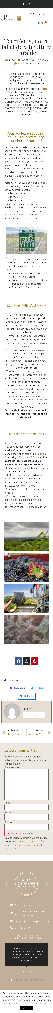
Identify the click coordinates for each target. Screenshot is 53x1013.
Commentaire (12, 767)
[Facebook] (18, 661)
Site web (9, 822)
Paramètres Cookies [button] (36, 1003)
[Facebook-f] (23, 4)
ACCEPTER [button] (26, 1008)
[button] (19, 18)
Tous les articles (34, 715)
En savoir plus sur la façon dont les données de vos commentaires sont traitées (25, 845)
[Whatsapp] (31, 937)
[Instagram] (29, 4)
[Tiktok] (38, 937)
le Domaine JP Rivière (28, 457)
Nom (8, 802)
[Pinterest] (34, 661)
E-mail (8, 812)
